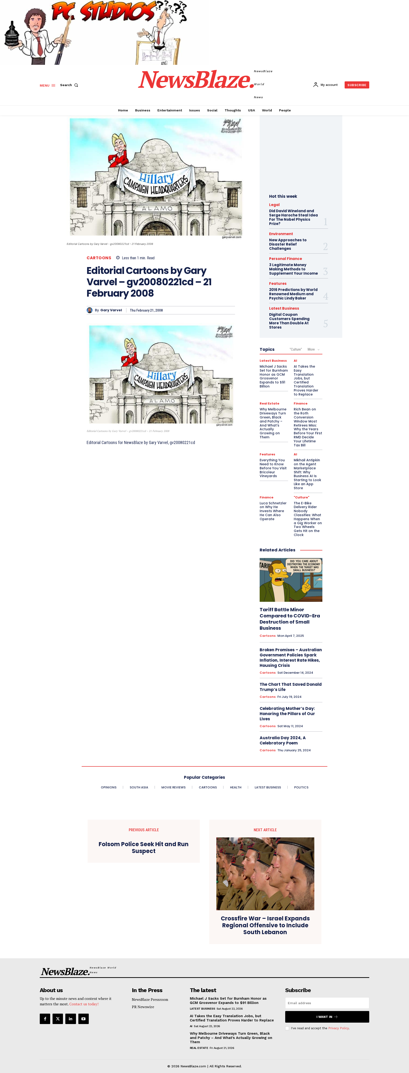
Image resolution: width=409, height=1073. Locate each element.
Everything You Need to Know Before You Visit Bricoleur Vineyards (273, 468)
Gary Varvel (111, 310)
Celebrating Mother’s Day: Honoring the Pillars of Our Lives (287, 714)
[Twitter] (58, 1019)
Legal (274, 205)
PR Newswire (143, 1006)
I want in (324, 1017)
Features (278, 283)
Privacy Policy (338, 1028)
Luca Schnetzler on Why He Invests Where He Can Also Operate (273, 511)
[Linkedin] (70, 1019)
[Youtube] (83, 1019)
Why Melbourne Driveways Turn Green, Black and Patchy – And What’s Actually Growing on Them (273, 423)
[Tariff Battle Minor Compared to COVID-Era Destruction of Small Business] (291, 580)
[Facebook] (45, 1019)
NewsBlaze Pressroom (150, 999)
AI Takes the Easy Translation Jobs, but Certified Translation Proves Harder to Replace (306, 380)
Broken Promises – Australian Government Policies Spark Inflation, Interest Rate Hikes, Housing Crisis (291, 657)
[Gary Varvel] (91, 310)
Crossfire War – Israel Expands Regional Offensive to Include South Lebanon (265, 925)
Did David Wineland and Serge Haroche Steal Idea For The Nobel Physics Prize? (293, 217)
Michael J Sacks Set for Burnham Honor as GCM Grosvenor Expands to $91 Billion (274, 376)
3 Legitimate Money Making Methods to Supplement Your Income (293, 269)
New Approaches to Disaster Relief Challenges (288, 244)
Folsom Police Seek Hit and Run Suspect (144, 848)
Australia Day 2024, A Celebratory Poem (283, 740)
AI (295, 360)
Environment (281, 234)
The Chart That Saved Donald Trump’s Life (291, 687)
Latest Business (284, 308)
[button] (70, 85)
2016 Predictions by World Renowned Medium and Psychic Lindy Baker (293, 294)
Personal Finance (285, 258)
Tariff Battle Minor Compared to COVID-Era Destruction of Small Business (290, 618)
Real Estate (269, 403)
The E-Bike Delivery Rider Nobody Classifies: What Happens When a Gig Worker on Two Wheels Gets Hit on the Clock (308, 519)
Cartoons (99, 258)
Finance (300, 403)
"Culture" (296, 349)
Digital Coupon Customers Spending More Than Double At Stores (289, 321)
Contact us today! (83, 1004)
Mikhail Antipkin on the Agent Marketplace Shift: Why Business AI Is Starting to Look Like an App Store (307, 474)
